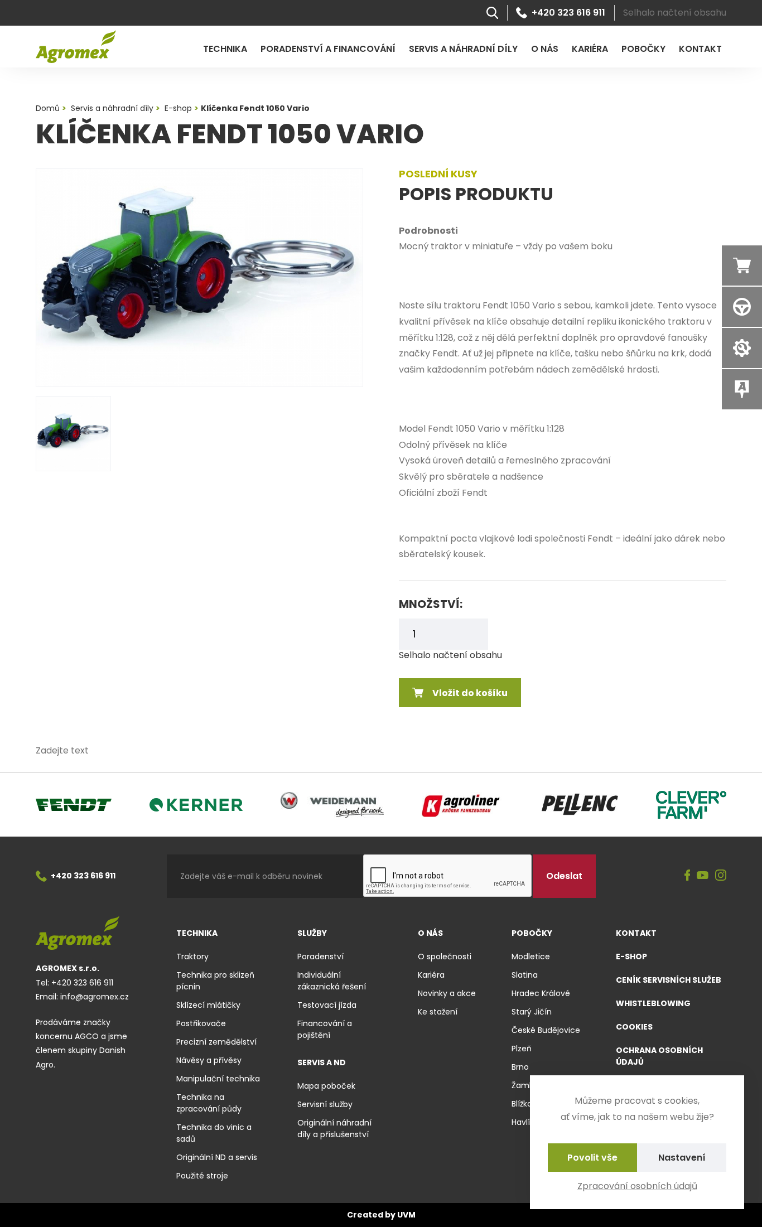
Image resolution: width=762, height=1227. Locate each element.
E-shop (631, 956)
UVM (406, 1214)
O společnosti (444, 956)
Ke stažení (437, 1011)
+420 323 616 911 (568, 12)
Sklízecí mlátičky (208, 1005)
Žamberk (529, 1085)
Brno (520, 1067)
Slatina (525, 974)
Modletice (531, 956)
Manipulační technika (218, 1078)
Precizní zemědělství (216, 1041)
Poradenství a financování (328, 49)
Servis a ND (321, 1062)
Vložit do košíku (470, 693)
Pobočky (643, 49)
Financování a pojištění (324, 1029)
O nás (544, 49)
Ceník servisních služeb (668, 980)
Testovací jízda (326, 1005)
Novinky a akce (447, 993)
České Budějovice (546, 1030)
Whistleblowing (653, 1003)
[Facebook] (687, 876)
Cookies (634, 1026)
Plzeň (522, 1048)
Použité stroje (202, 1175)
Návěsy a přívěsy (209, 1060)
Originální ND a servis (216, 1157)
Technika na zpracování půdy (209, 1102)
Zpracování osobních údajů (637, 1186)
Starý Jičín (532, 1011)
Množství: (430, 604)
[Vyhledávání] (492, 13)
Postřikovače (201, 1023)
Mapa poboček (326, 1085)
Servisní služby (325, 1104)
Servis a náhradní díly (463, 49)
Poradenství (320, 956)
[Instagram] (720, 876)
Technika (225, 49)
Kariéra (590, 49)
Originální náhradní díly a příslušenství (334, 1128)
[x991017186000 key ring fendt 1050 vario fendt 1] (199, 277)
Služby (312, 933)
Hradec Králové (541, 993)
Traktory (192, 956)
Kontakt (700, 49)
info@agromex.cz (94, 996)
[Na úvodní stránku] (76, 46)
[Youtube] (702, 876)
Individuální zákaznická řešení (331, 980)
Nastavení (682, 1157)
